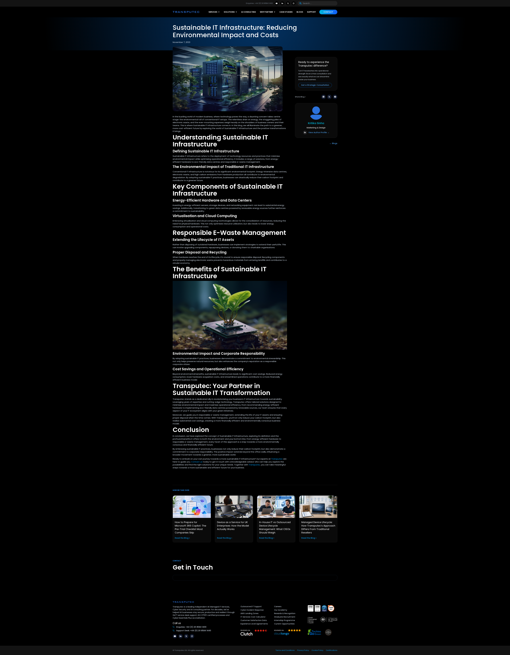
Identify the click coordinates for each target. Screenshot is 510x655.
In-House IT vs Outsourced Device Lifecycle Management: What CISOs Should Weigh (275, 527)
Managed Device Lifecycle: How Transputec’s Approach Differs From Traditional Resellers (318, 527)
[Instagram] (294, 3)
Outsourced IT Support (251, 606)
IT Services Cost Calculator (253, 617)
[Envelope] (277, 3)
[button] (323, 97)
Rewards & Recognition (284, 613)
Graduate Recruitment (284, 617)
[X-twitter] (288, 3)
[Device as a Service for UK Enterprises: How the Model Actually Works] (234, 506)
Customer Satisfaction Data (254, 620)
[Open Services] (219, 12)
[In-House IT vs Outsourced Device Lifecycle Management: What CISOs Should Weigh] (276, 506)
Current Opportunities (284, 623)
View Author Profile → (318, 132)
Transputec (277, 458)
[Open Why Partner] (274, 12)
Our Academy (280, 610)
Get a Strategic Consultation (315, 85)
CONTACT (328, 12)
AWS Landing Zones (249, 613)
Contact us (196, 461)
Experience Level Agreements (254, 623)
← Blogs (333, 143)
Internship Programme (284, 620)
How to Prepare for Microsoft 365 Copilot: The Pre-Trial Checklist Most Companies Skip (190, 527)
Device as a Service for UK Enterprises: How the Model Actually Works (233, 526)
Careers (277, 606)
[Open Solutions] (236, 12)
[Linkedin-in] (282, 3)
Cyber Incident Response (252, 610)
